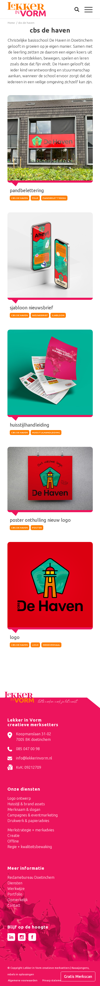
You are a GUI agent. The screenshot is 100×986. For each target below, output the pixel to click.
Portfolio (14, 894)
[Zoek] (74, 10)
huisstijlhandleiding (29, 425)
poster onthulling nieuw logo (40, 520)
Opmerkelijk (17, 900)
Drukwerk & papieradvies (28, 821)
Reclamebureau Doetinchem (30, 877)
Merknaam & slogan (23, 809)
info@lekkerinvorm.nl (34, 758)
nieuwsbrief (40, 315)
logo (15, 637)
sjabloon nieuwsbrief (31, 307)
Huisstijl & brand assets (26, 804)
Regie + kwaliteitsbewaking (29, 847)
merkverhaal (51, 645)
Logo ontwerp (19, 798)
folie (35, 198)
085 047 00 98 (28, 749)
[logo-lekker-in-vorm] (41, 9)
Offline (13, 841)
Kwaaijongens (80, 967)
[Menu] (86, 9)
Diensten (14, 883)
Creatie (13, 835)
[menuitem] (74, 10)
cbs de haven (19, 198)
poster (37, 527)
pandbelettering (27, 190)
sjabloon (58, 315)
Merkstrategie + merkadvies (30, 830)
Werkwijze (16, 888)
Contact (13, 905)
